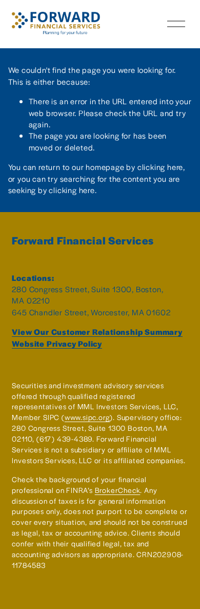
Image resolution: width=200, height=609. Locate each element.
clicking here (160, 166)
